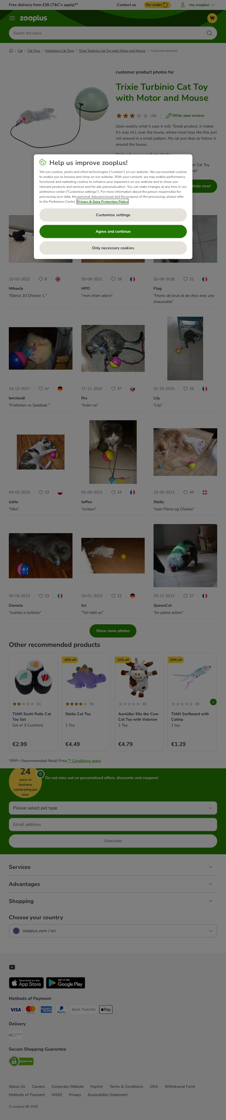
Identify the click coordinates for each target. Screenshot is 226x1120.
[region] (113, 206)
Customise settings (113, 215)
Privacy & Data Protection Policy (102, 201)
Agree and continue (113, 231)
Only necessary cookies (113, 248)
